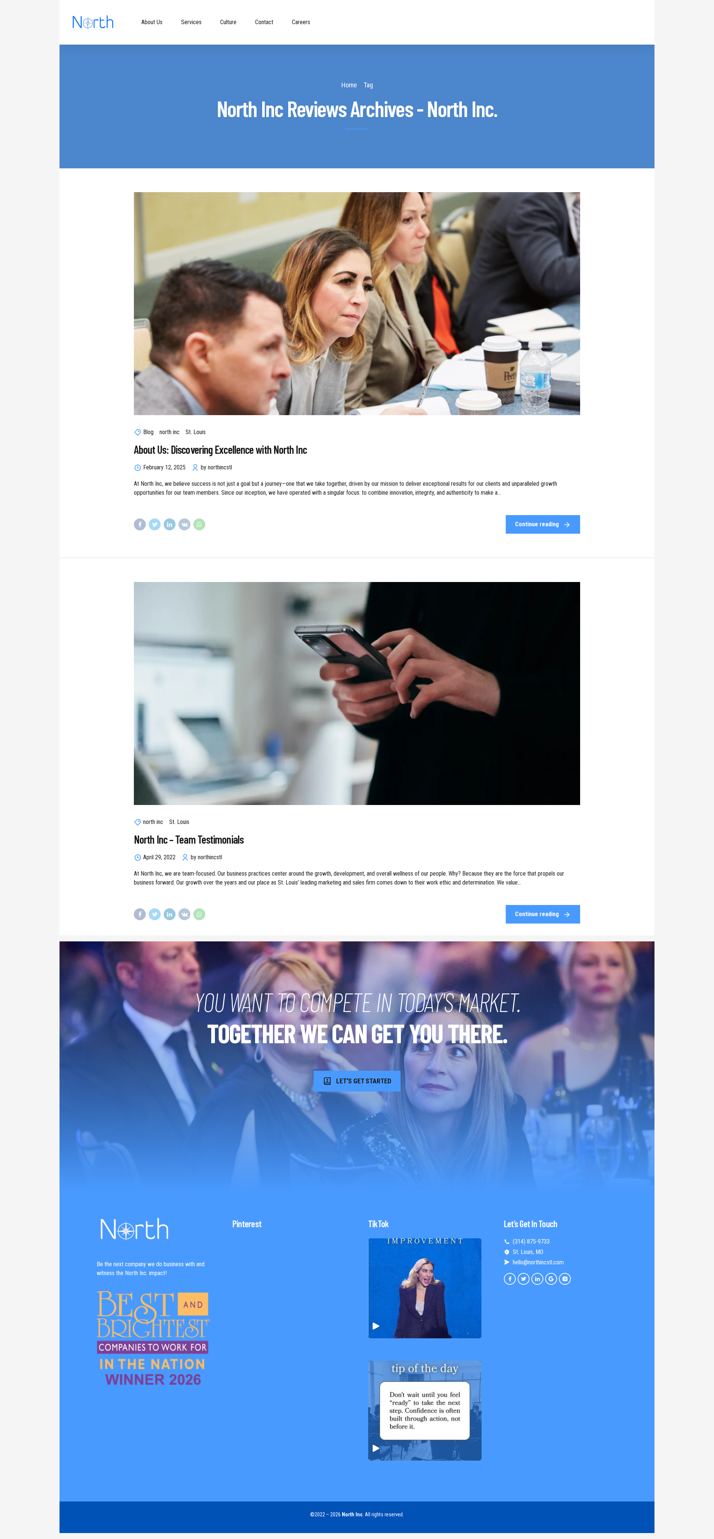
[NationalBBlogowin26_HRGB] (153, 1338)
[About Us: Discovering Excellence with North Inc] (357, 303)
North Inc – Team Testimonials (189, 839)
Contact (264, 22)
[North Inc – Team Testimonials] (357, 693)
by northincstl (216, 467)
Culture (228, 22)
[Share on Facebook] (140, 524)
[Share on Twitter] (155, 524)
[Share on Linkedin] (170, 524)
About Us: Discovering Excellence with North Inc (220, 449)
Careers (301, 22)
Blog (148, 432)
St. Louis (196, 432)
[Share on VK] (184, 524)
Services (191, 22)
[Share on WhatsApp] (199, 524)
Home (349, 85)
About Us (152, 22)
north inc (170, 432)
